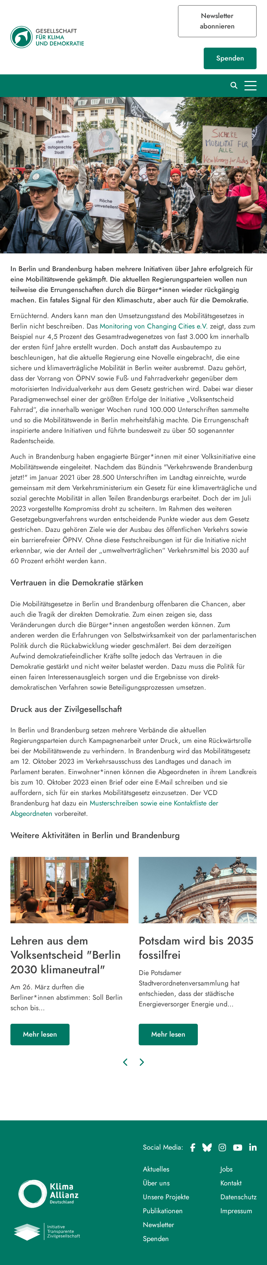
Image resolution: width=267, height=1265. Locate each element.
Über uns (156, 1183)
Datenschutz (238, 1197)
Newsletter (158, 1225)
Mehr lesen (40, 1034)
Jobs (226, 1169)
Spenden (230, 58)
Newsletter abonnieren (217, 21)
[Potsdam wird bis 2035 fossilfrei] (198, 890)
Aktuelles (156, 1169)
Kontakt (231, 1183)
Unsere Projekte (166, 1197)
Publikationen (163, 1211)
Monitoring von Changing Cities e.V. (154, 326)
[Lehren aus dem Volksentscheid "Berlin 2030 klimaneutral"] (69, 890)
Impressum (236, 1211)
